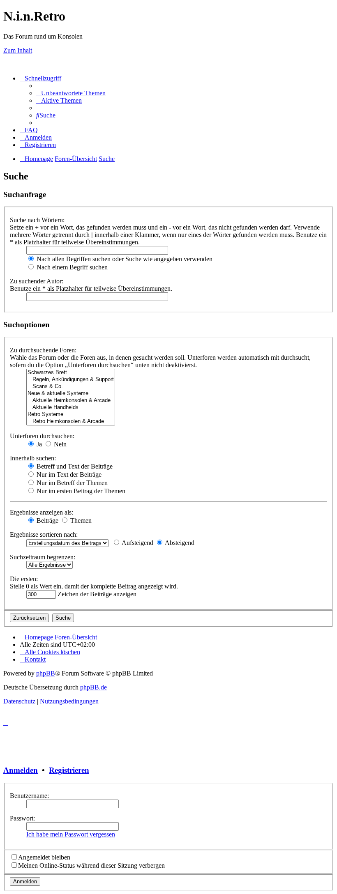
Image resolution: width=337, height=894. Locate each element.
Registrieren (69, 770)
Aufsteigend (136, 542)
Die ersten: (24, 578)
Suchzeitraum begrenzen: (42, 557)
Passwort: (22, 818)
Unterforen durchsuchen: (42, 435)
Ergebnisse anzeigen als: (41, 512)
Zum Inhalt (17, 50)
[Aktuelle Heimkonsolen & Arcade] (71, 400)
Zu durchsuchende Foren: (43, 350)
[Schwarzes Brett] (71, 372)
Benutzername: (29, 795)
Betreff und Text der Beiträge (74, 466)
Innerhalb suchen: (33, 458)
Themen (80, 520)
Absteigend (179, 542)
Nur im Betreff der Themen (71, 482)
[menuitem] (71, 93)
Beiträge (46, 520)
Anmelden (20, 770)
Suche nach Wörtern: (37, 219)
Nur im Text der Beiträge (68, 474)
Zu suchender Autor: (36, 281)
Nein (59, 444)
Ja (38, 444)
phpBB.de (93, 687)
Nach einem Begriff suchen (71, 267)
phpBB (45, 673)
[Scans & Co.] (71, 386)
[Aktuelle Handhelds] (71, 407)
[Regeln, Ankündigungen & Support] (71, 379)
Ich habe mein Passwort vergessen (70, 834)
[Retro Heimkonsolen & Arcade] (71, 421)
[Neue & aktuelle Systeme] (71, 393)
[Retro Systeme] (71, 414)
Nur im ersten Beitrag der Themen (80, 490)
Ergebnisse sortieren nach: (44, 534)
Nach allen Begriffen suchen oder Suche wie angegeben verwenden (123, 258)
